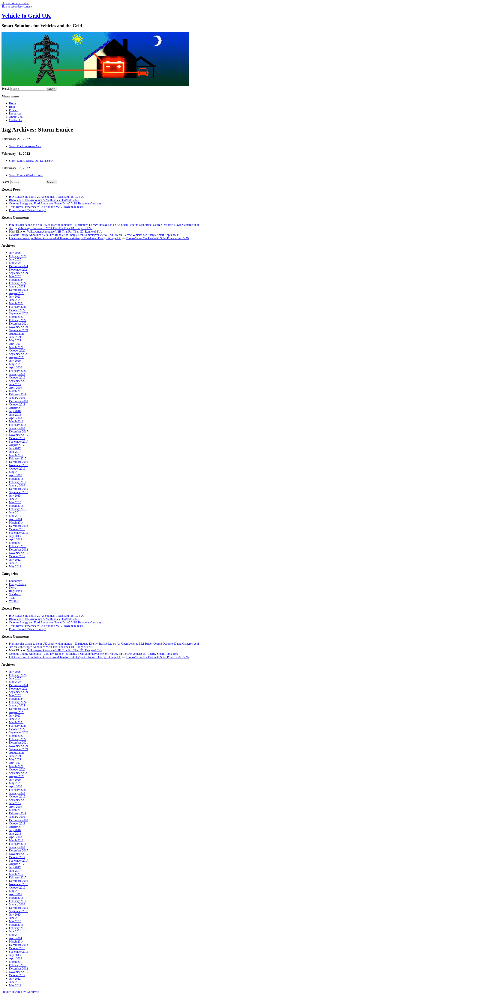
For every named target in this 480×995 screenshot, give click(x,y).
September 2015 (18, 492)
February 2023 (17, 306)
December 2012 (18, 549)
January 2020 (17, 374)
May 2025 (15, 262)
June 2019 (15, 384)
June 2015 (15, 498)
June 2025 (15, 259)
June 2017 (15, 451)
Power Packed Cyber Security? (27, 210)
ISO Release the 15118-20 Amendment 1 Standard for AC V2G (47, 196)
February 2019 (17, 394)
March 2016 (16, 478)
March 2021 (16, 347)
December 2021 (18, 323)
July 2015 (15, 495)
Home (12, 103)
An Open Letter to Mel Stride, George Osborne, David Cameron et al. (158, 224)
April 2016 (15, 475)
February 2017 (17, 458)
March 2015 (16, 505)
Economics (15, 580)
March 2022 (16, 316)
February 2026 (17, 256)
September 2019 (18, 380)
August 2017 (16, 445)
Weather (14, 601)
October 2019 (17, 377)
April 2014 (15, 519)
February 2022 (17, 320)
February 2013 (17, 546)
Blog (12, 106)
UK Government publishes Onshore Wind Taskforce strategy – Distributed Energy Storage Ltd (65, 238)
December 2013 (18, 525)
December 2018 (18, 401)
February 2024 (17, 283)
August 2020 (16, 357)
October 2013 (17, 529)
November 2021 (18, 326)
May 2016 (15, 472)
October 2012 (17, 556)
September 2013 (18, 532)
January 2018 (17, 428)
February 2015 (17, 509)
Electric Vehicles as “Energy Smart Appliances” (151, 234)
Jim (11, 228)
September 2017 (18, 441)
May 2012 (15, 566)
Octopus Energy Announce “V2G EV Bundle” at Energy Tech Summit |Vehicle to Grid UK (63, 234)
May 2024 (15, 276)
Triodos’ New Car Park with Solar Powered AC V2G (157, 238)
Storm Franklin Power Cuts (25, 146)
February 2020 (17, 370)
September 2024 (18, 273)
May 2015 (15, 502)
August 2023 (16, 293)
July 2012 (15, 559)
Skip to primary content (15, 3)
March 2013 (16, 542)
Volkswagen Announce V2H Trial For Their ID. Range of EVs (55, 228)
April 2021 (15, 343)
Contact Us (15, 120)
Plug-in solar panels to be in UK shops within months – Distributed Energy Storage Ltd (60, 224)
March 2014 (16, 522)
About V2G (16, 116)
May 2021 (15, 340)
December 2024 (18, 266)
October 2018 (17, 404)
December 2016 (18, 461)
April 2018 (15, 418)
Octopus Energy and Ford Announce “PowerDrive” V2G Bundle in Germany (55, 203)
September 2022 (18, 313)
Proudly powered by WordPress (20, 991)
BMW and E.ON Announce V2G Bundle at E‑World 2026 (44, 200)
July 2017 (15, 448)
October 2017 (17, 438)
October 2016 (17, 468)
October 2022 (17, 310)
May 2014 (15, 515)
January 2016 (17, 485)
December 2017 (18, 431)
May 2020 (15, 364)
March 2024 (16, 279)
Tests (12, 597)
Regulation (15, 591)
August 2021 (16, 333)
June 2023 (15, 299)
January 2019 (17, 397)
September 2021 (18, 330)
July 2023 (15, 296)
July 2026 (15, 252)
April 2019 (15, 387)
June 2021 (15, 337)
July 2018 (15, 411)
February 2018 (17, 424)
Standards (15, 594)
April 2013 (15, 539)
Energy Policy (17, 584)
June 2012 (15, 563)
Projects (13, 110)
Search (6, 88)
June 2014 (15, 512)
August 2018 (16, 407)
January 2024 (17, 286)
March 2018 (16, 421)
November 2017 (18, 434)
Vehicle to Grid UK (26, 15)
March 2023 (16, 303)
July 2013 (15, 536)
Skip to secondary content (17, 6)
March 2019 (16, 391)
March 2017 (16, 455)
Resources (15, 113)
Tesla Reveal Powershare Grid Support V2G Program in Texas (46, 206)
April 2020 (15, 367)
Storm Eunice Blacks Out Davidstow (31, 160)
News (12, 587)
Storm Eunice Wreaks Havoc (26, 175)
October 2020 (17, 350)
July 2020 (15, 360)
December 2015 (18, 488)
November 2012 (18, 552)
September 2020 (18, 353)
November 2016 (18, 465)
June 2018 (15, 414)
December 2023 (18, 289)
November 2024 (18, 269)
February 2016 (17, 482)
